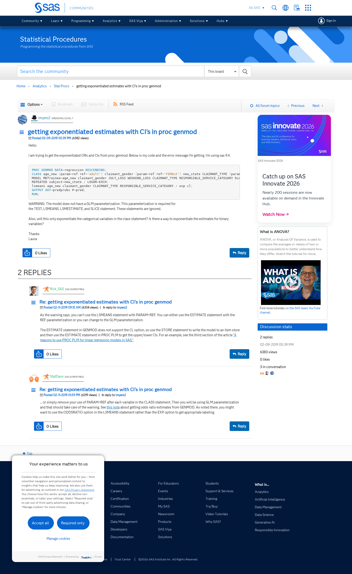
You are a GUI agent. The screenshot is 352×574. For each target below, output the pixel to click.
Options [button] (34, 104)
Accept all (40, 523)
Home (21, 86)
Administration (166, 21)
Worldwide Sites (286, 8)
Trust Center (122, 559)
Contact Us (297, 8)
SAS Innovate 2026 (270, 160)
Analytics (110, 21)
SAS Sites (308, 8)
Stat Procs (61, 86)
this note (113, 407)
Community (30, 21)
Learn (55, 21)
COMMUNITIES (81, 8)
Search (274, 8)
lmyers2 (44, 118)
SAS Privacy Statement (79, 489)
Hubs (221, 21)
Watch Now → (275, 214)
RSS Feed (127, 104)
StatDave (56, 376)
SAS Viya (136, 21)
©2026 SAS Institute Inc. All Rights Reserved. (168, 559)
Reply (242, 253)
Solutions (197, 21)
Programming (81, 21)
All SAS (254, 8)
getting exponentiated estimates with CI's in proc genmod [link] (118, 86)
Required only (73, 523)
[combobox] (134, 71)
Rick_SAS (57, 289)
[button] (23, 132)
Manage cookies (58, 538)
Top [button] (29, 453)
